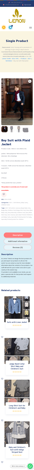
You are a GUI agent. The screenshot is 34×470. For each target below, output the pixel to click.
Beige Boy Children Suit (8, 210)
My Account (27, 5)
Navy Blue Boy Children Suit (16, 212)
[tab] (18, 235)
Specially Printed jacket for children (12, 219)
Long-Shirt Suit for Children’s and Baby (17, 406)
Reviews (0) (18, 247)
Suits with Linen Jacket (17, 322)
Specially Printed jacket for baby (21, 217)
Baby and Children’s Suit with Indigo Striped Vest (17, 449)
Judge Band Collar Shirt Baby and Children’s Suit (17, 366)
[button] (4, 194)
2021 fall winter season (12, 208)
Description (18, 235)
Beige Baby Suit (25, 208)
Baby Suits (24, 202)
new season (11, 215)
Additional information (17, 241)
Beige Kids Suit (21, 210)
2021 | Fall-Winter (14, 202)
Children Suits (5, 205)
